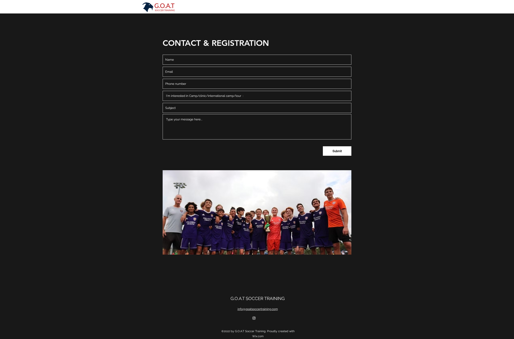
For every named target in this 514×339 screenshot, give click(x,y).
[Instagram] (254, 318)
